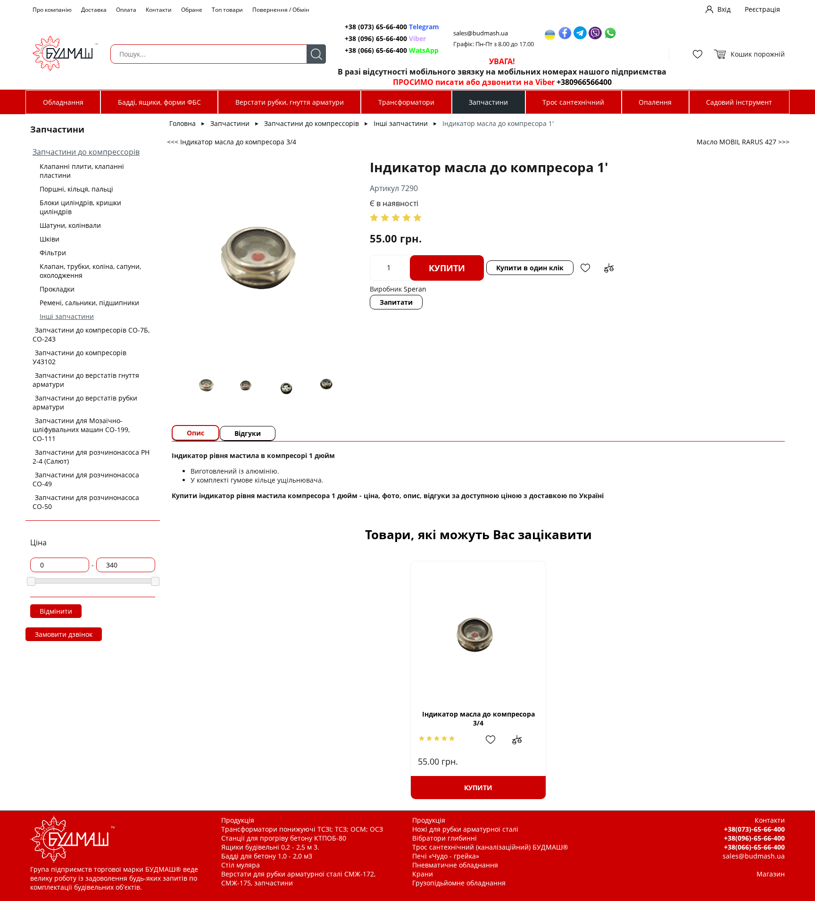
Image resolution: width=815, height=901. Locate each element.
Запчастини (488, 102)
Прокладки (57, 288)
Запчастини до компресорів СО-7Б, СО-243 (91, 334)
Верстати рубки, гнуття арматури (289, 102)
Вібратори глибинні (444, 838)
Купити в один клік (530, 267)
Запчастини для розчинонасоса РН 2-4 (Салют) (91, 457)
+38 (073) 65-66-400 (392, 26)
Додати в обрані (585, 268)
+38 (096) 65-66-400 (385, 38)
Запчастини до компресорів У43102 (79, 357)
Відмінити (56, 611)
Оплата (126, 10)
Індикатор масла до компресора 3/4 (478, 718)
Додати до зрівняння (609, 268)
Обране (191, 10)
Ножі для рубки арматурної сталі (465, 829)
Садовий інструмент (739, 102)
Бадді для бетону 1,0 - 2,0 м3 (266, 855)
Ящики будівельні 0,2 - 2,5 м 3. (270, 847)
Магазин (771, 873)
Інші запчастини (67, 316)
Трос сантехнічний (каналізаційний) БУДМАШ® (490, 847)
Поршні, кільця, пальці (76, 188)
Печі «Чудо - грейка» (445, 855)
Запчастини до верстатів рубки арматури (85, 402)
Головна (182, 123)
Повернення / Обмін (280, 10)
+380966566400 (584, 82)
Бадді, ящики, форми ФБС (159, 102)
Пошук (316, 54)
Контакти (159, 10)
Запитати (396, 302)
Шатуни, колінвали (70, 225)
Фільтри (53, 252)
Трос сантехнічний (573, 102)
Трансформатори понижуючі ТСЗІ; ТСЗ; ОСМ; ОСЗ (302, 829)
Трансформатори (406, 102)
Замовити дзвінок (63, 634)
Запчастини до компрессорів (86, 152)
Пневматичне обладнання (455, 864)
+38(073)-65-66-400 (754, 829)
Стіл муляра (240, 864)
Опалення (655, 102)
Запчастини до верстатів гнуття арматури (86, 380)
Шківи (49, 238)
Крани (422, 873)
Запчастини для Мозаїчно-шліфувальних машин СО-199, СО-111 (81, 429)
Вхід (724, 9)
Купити (447, 268)
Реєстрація (762, 9)
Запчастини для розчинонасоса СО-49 (86, 479)
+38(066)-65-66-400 (754, 847)
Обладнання (63, 102)
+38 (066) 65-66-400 (392, 50)
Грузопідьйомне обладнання (459, 882)
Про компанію (52, 10)
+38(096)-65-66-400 (754, 838)
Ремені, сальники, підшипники (89, 302)
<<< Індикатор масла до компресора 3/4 (231, 141)
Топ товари (227, 10)
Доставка (94, 10)
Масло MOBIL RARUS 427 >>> (743, 141)
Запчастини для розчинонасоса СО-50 (86, 502)
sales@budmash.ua (480, 33)
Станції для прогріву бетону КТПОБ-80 (283, 838)
